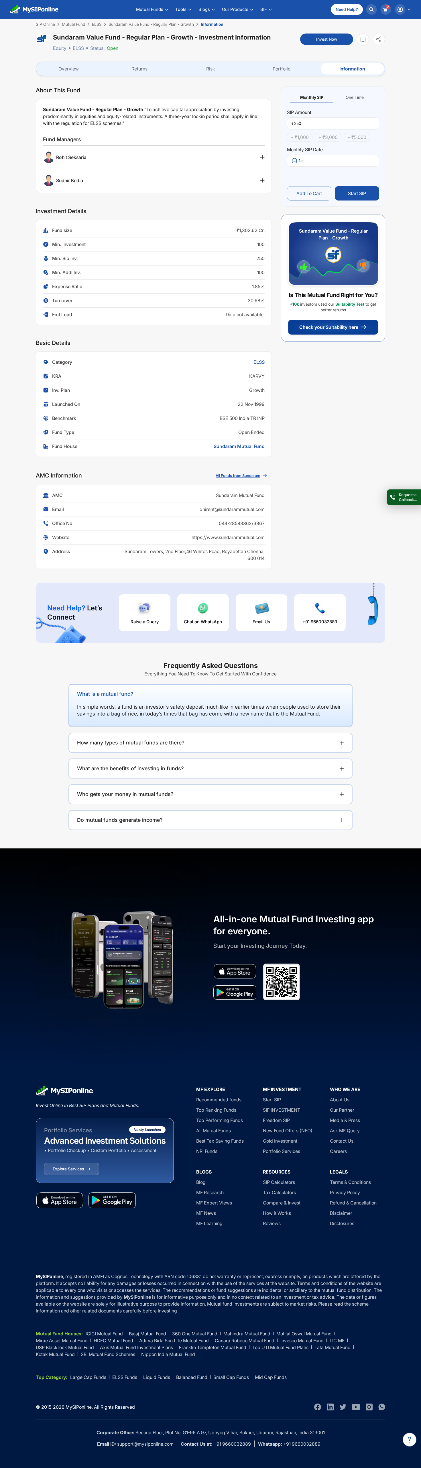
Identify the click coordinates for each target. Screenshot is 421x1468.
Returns (139, 69)
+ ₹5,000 (356, 137)
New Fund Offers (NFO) (287, 1130)
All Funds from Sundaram (238, 475)
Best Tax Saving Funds (220, 1141)
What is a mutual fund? (105, 694)
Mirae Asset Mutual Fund (62, 1340)
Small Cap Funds (231, 1377)
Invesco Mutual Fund (302, 1340)
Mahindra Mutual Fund (246, 1334)
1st (301, 160)
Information (352, 69)
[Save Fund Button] (363, 39)
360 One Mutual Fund (194, 1334)
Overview (68, 69)
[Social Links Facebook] (317, 1407)
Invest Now (326, 39)
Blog (201, 1182)
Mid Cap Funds (271, 1377)
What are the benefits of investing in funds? (130, 768)
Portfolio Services (281, 1151)
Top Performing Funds (219, 1120)
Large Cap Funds (88, 1377)
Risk (210, 69)
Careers (338, 1151)
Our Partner (342, 1110)
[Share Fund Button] (379, 39)
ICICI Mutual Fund (104, 1334)
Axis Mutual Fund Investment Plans (136, 1347)
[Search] (371, 9)
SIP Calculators (279, 1182)
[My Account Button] (402, 9)
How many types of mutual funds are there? (130, 743)
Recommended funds (218, 1100)
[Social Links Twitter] (342, 1407)
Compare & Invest (281, 1203)
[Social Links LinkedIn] (330, 1407)
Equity (59, 48)
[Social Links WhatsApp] (381, 1407)
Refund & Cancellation (353, 1203)
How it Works (277, 1213)
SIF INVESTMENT (281, 1110)
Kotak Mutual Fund (55, 1354)
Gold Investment (280, 1141)
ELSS (78, 48)
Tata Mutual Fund (332, 1347)
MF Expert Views (214, 1203)
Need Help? (347, 9)
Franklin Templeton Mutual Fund (212, 1347)
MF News (206, 1213)
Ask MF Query (345, 1130)
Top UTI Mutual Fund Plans (280, 1347)
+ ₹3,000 (328, 137)
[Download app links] (234, 971)
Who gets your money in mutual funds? (125, 794)
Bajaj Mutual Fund (147, 1334)
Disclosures (342, 1223)
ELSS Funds (124, 1377)
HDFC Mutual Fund (113, 1340)
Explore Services (68, 1168)
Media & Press (345, 1120)
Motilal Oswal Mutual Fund (304, 1334)
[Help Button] (409, 1440)
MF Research (210, 1192)
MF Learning (209, 1223)
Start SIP (357, 193)
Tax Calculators (279, 1192)
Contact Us (341, 1141)
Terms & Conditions (350, 1182)
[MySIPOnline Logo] (34, 9)
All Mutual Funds (213, 1130)
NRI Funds (206, 1151)
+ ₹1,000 (300, 137)
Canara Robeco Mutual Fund (244, 1340)
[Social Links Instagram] (369, 1407)
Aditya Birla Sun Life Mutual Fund (174, 1340)
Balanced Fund (191, 1377)
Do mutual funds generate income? (120, 820)
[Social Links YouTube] (356, 1407)
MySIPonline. (79, 1407)
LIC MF (337, 1340)
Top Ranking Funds (216, 1110)
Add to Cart (309, 193)
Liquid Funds (156, 1377)
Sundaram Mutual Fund (239, 446)
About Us (339, 1100)
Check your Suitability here (328, 327)
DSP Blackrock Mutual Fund (65, 1347)
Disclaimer (341, 1213)
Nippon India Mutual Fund (168, 1354)
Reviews (272, 1223)
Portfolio (281, 69)
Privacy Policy (345, 1192)
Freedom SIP (276, 1120)
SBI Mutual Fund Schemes (108, 1354)
